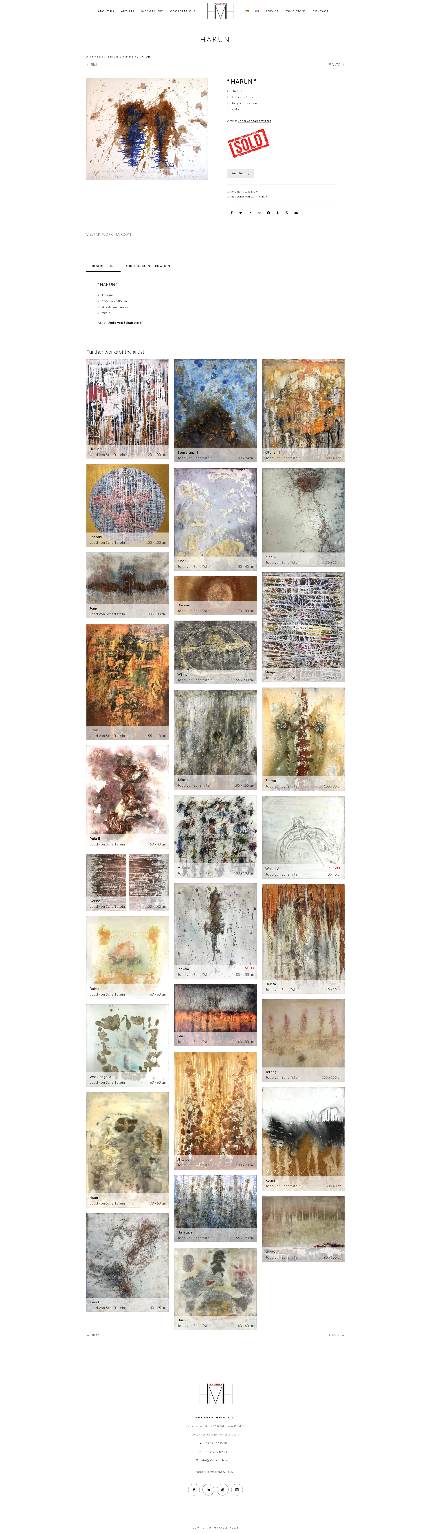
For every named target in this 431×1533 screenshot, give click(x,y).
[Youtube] (222, 1489)
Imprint (200, 1471)
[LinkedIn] (208, 1489)
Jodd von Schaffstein (121, 56)
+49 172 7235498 (215, 1451)
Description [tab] (103, 266)
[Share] (231, 212)
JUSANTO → (335, 64)
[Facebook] (194, 1489)
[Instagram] (237, 1489)
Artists (127, 11)
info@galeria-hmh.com (216, 1460)
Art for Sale (94, 56)
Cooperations (183, 11)
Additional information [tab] (148, 266)
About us (106, 11)
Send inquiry (240, 173)
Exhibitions (296, 11)
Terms (211, 1471)
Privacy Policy (224, 1471)
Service (272, 11)
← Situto (92, 64)
